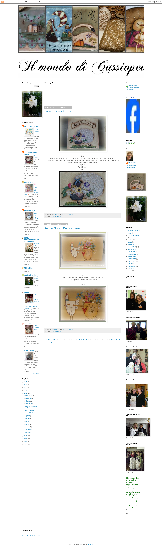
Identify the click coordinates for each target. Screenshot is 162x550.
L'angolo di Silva (29, 210)
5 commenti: (70, 329)
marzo (27, 427)
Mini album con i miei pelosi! (36, 215)
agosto (27, 416)
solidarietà (131, 268)
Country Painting (56, 216)
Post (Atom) (54, 343)
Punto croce (132, 266)
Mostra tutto (36, 373)
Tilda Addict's (28, 268)
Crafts (130, 239)
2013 (26, 387)
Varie (129, 271)
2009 (26, 439)
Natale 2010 (132, 251)
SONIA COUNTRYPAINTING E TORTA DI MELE (31, 240)
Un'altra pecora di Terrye (58, 111)
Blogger (90, 544)
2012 (26, 390)
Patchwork (131, 261)
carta (129, 233)
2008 (26, 441)
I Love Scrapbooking (31, 126)
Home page (83, 339)
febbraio (28, 430)
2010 (26, 436)
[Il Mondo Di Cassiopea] (133, 133)
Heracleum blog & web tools (31, 535)
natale (130, 242)
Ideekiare (27, 292)
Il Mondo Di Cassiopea (132, 98)
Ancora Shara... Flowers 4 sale (62, 228)
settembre (28, 404)
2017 (26, 382)
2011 (26, 393)
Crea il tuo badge (131, 134)
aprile (27, 424)
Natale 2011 (132, 254)
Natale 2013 (132, 256)
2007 (26, 444)
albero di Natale (133, 231)
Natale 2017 (132, 259)
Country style (28, 182)
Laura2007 (132, 162)
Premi (130, 264)
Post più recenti (50, 339)
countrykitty (28, 324)
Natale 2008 (132, 247)
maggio (28, 421)
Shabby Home (29, 350)
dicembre (28, 395)
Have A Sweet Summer (36, 129)
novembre (28, 398)
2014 (26, 385)
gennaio (28, 432)
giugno (27, 419)
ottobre (27, 401)
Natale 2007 (132, 244)
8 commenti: (70, 214)
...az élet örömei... (30, 275)
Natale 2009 (132, 249)
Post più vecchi (115, 339)
